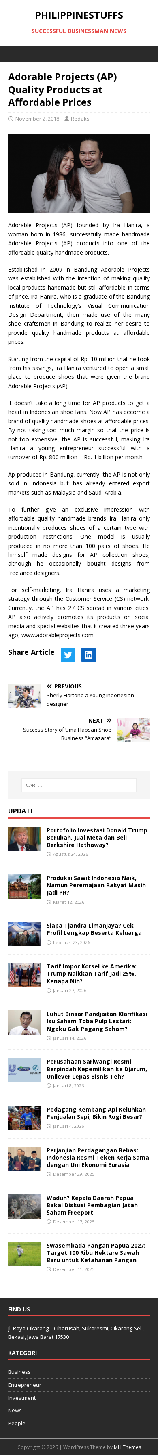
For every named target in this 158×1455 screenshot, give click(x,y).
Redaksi (81, 118)
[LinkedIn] (88, 655)
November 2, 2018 (37, 118)
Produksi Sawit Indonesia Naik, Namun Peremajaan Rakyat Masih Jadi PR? (96, 885)
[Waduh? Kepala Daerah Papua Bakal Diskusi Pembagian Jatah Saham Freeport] (24, 1213)
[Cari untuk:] (79, 785)
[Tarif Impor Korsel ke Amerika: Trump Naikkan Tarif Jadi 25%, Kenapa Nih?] (24, 982)
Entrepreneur (24, 1384)
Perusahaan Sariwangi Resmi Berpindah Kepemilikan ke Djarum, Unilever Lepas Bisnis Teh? (97, 1069)
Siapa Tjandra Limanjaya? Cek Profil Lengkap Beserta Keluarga (94, 929)
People (17, 1423)
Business (19, 1372)
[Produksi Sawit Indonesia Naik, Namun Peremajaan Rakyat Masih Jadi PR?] (24, 894)
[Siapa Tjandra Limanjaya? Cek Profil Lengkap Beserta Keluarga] (24, 941)
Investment (22, 1397)
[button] (147, 53)
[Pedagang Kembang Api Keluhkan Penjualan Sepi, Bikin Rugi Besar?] (24, 1125)
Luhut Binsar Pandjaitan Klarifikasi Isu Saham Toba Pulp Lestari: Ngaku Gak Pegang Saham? (97, 1021)
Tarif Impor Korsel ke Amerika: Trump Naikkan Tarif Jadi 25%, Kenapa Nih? (92, 973)
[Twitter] (68, 655)
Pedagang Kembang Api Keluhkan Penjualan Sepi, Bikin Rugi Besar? (96, 1113)
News (15, 1410)
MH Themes (127, 1447)
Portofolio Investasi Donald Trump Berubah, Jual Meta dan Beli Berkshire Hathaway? (97, 837)
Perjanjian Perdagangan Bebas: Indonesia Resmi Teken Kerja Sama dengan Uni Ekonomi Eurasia (98, 1157)
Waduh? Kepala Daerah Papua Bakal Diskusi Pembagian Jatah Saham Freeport (92, 1205)
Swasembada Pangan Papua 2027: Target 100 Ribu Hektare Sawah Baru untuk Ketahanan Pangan (96, 1253)
